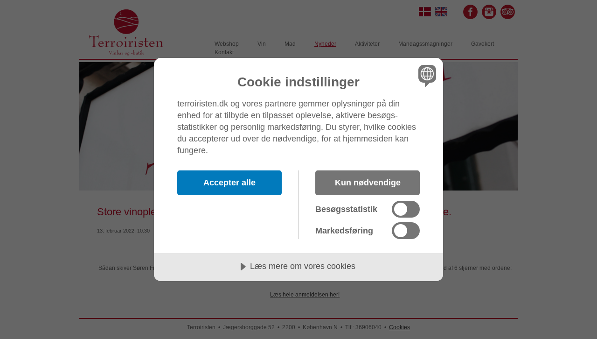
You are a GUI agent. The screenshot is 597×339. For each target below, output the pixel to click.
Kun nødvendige (368, 182)
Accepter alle (229, 182)
